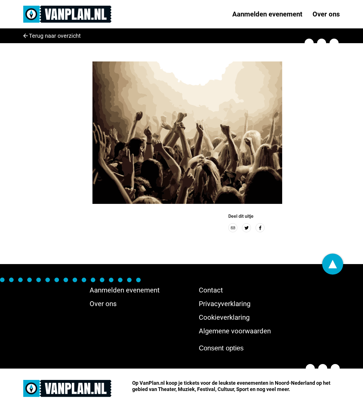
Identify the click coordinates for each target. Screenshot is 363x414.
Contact (211, 290)
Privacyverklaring (224, 304)
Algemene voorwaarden (235, 331)
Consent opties (221, 348)
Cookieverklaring (224, 317)
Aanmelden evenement (267, 14)
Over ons (326, 14)
